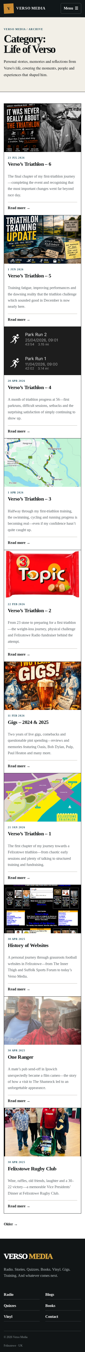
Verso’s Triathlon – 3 (29, 499)
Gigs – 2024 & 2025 (28, 722)
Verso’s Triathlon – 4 (29, 387)
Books (50, 1306)
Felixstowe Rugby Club (32, 1169)
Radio (8, 1294)
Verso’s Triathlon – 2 (29, 610)
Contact (51, 1317)
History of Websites (28, 945)
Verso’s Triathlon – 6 (29, 164)
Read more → (19, 208)
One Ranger (21, 1057)
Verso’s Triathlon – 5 (29, 276)
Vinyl (8, 1317)
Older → (11, 1224)
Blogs (49, 1294)
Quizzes (10, 1306)
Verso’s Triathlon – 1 (29, 834)
